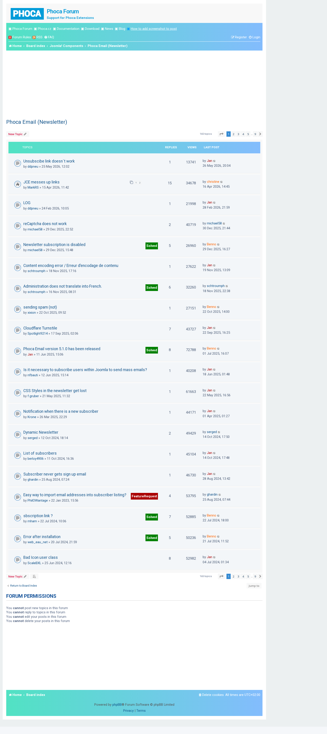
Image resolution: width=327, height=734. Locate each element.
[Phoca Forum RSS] (34, 37)
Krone (32, 417)
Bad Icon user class (40, 557)
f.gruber (33, 396)
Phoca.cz (44, 29)
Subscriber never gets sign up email (54, 474)
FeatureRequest (144, 496)
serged (33, 438)
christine (213, 182)
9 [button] (255, 134)
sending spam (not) (40, 307)
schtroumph (36, 271)
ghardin (33, 480)
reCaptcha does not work (45, 224)
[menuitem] (49, 37)
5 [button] (248, 134)
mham (32, 521)
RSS (39, 37)
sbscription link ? (38, 516)
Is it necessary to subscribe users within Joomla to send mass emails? (85, 370)
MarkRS (33, 187)
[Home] (27, 13)
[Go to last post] (214, 160)
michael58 (35, 229)
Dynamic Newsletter (40, 432)
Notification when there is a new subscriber (60, 411)
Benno (211, 244)
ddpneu (33, 167)
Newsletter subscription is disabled (54, 244)
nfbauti (33, 375)
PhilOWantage (38, 500)
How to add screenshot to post (154, 29)
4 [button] (243, 134)
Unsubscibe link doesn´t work (49, 161)
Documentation (68, 29)
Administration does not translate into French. (62, 286)
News (109, 29)
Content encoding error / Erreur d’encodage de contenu (70, 265)
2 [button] (233, 134)
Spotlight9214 (38, 333)
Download (92, 29)
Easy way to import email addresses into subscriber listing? (74, 495)
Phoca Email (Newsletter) (36, 122)
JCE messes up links (41, 182)
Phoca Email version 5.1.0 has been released (61, 349)
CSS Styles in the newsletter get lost (55, 390)
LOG (26, 203)
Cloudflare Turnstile (40, 328)
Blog (122, 29)
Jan (209, 161)
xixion (32, 313)
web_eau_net (38, 542)
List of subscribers (40, 453)
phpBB (117, 705)
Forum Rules (21, 37)
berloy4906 (36, 459)
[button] (221, 134)
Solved (151, 246)
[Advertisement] (134, 84)
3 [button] (238, 134)
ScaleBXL (34, 563)
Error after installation (42, 537)
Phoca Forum (22, 29)
